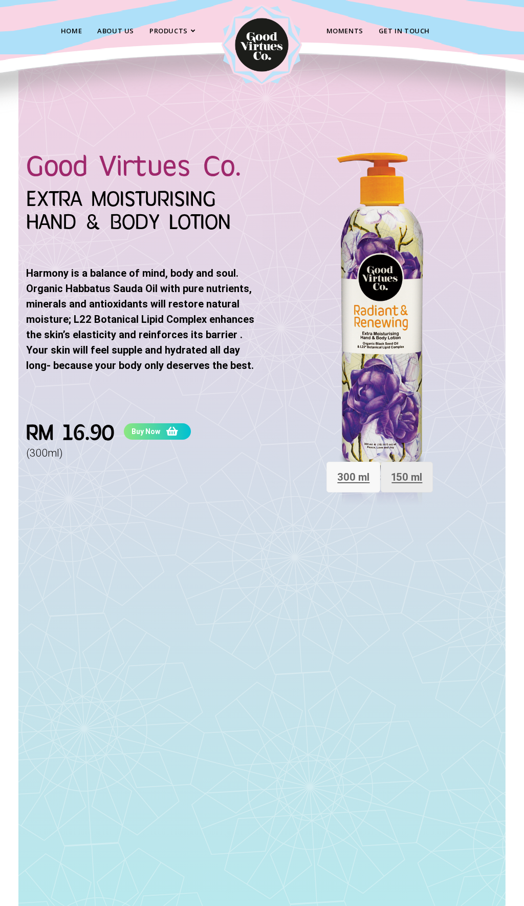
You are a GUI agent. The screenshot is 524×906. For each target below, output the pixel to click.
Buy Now (146, 431)
